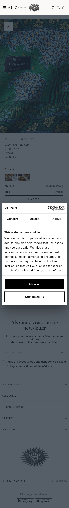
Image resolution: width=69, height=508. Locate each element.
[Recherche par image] (10, 7)
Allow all (34, 284)
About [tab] (56, 218)
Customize (32, 296)
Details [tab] (34, 218)
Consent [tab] (12, 218)
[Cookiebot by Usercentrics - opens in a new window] (49, 208)
